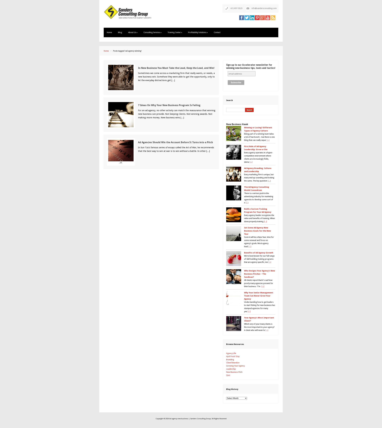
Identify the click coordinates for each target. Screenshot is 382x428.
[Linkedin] (252, 18)
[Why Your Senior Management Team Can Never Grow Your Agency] (233, 298)
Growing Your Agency (235, 366)
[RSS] (273, 18)
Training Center (175, 32)
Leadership (231, 369)
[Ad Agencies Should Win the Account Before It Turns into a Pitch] (121, 151)
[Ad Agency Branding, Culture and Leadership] (233, 174)
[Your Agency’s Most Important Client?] (233, 323)
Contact (217, 32)
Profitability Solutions (198, 32)
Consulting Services (152, 32)
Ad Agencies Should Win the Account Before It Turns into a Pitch (175, 142)
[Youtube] (267, 18)
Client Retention (232, 363)
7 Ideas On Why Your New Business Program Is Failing (169, 105)
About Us (132, 32)
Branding (230, 359)
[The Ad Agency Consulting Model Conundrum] (233, 192)
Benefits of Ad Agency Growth (258, 253)
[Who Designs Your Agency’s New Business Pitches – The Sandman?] (233, 276)
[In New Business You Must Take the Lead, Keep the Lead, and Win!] (121, 77)
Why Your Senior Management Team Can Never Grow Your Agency (258, 296)
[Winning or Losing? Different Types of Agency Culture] (233, 133)
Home (109, 32)
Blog (120, 32)
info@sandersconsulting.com (264, 8)
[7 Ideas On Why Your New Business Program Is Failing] (121, 114)
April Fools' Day (232, 356)
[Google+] (262, 18)
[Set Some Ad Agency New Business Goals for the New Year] (233, 233)
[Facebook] (241, 18)
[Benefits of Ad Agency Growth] (233, 258)
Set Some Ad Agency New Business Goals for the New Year (257, 231)
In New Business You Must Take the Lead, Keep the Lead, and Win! (176, 68)
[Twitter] (246, 18)
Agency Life (231, 353)
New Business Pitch (234, 372)
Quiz (228, 375)
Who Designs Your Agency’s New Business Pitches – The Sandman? (259, 274)
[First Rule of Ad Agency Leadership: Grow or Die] (233, 152)
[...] (268, 140)
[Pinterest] (257, 18)
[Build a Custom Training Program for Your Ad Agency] (233, 214)
